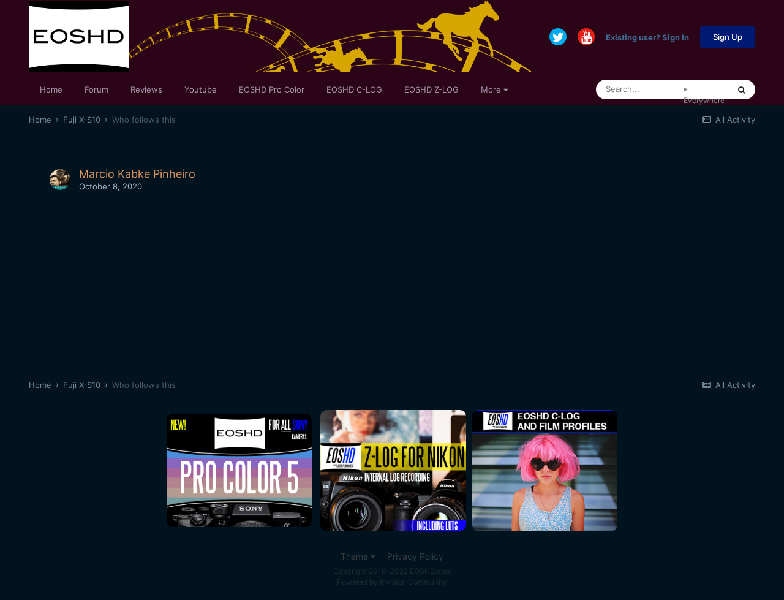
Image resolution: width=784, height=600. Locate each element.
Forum (96, 89)
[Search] (741, 89)
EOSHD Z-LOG (431, 89)
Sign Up (727, 37)
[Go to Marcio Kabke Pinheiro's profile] (60, 179)
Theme (356, 556)
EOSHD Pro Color (271, 89)
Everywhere (704, 100)
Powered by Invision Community (392, 582)
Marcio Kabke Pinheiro (137, 173)
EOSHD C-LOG (354, 89)
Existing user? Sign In (647, 37)
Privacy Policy (415, 556)
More (491, 89)
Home (51, 89)
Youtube (200, 89)
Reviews (146, 89)
